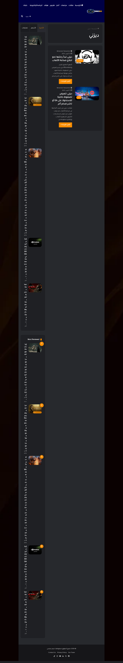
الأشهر (33, 28)
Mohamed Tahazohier (63, 51)
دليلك (25, 5)
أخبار (57, 5)
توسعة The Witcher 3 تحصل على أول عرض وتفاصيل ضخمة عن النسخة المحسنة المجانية (25, 190)
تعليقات (25, 28)
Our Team (71, 652)
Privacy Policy (62, 652)
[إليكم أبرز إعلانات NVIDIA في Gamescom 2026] (35, 242)
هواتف (46, 5)
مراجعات (64, 5)
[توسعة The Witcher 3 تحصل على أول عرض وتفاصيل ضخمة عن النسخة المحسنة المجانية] (35, 152)
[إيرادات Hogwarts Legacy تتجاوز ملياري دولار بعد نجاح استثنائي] (35, 40)
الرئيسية (78, 5)
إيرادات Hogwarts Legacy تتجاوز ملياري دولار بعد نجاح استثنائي (25, 62)
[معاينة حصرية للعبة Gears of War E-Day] (35, 287)
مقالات (71, 5)
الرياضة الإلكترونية (36, 5)
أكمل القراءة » (65, 81)
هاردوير (52, 5)
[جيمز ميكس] (94, 11)
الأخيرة (41, 28)
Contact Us (52, 652)
